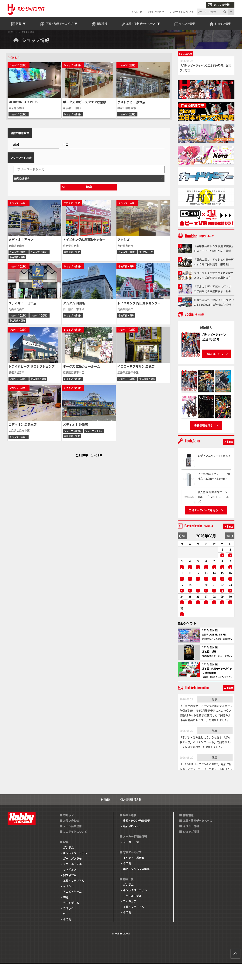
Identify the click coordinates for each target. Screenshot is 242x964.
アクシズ (123, 239)
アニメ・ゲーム (72, 891)
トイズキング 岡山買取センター (139, 303)
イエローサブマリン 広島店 (135, 366)
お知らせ (137, 12)
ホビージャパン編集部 (136, 869)
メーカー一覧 (131, 842)
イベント (68, 886)
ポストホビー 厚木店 (131, 102)
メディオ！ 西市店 (21, 239)
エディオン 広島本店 (22, 424)
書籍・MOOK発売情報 (136, 820)
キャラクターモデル (75, 853)
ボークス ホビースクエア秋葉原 (84, 102)
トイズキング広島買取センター (84, 239)
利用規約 (106, 799)
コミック (68, 908)
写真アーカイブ (132, 852)
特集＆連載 (129, 815)
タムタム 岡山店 (74, 303)
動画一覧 (128, 879)
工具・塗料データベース (197, 820)
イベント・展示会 (133, 857)
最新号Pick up (131, 826)
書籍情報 (188, 815)
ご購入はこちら (214, 354)
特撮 (65, 897)
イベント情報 (191, 826)
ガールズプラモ (72, 858)
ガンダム (68, 847)
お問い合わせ (156, 12)
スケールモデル (72, 864)
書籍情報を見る (203, 425)
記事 (214, 699)
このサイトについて (182, 12)
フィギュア (69, 869)
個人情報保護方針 (130, 799)
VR (64, 914)
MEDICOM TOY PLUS (23, 102)
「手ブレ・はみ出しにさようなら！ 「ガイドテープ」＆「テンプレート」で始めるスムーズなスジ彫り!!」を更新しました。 (206, 742)
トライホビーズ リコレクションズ (32, 366)
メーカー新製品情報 (135, 836)
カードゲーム (71, 903)
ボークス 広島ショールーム (81, 366)
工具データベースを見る (203, 510)
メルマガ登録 (222, 4)
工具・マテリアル (73, 880)
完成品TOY (69, 875)
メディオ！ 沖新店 (75, 424)
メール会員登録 (72, 826)
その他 (67, 919)
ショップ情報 (191, 831)
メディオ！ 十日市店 (22, 303)
